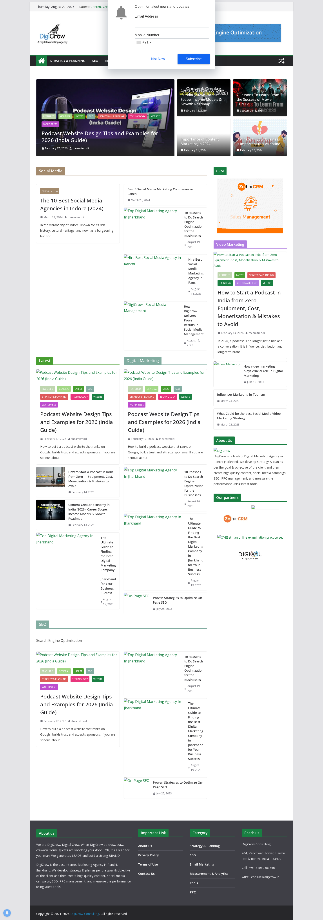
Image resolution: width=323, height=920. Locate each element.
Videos (267, 283)
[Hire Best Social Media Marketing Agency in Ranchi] (154, 276)
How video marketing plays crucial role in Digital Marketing (263, 371)
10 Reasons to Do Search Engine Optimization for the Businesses (193, 224)
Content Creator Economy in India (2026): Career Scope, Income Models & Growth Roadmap (202, 97)
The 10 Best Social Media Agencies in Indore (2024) (71, 204)
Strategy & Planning (67, 61)
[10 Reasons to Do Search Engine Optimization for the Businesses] (152, 230)
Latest (79, 116)
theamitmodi (81, 148)
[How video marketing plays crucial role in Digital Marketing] (227, 374)
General (65, 116)
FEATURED (48, 116)
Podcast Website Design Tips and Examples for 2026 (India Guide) (100, 137)
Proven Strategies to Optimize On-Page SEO (178, 600)
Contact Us (146, 873)
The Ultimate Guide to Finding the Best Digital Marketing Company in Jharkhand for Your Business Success (108, 565)
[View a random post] (281, 61)
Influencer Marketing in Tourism (241, 394)
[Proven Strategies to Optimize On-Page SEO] (136, 603)
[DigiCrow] (222, 451)
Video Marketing (247, 283)
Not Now (158, 59)
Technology (137, 116)
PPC (193, 892)
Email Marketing (202, 864)
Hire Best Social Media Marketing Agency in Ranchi (195, 271)
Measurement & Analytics (209, 873)
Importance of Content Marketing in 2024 (200, 141)
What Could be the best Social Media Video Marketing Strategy (249, 415)
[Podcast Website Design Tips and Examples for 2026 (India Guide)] (105, 82)
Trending (225, 283)
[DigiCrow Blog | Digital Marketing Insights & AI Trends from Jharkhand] (41, 61)
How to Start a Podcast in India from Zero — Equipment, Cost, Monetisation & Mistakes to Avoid (91, 479)
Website (155, 116)
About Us (145, 846)
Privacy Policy (148, 855)
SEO (95, 61)
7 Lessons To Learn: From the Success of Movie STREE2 (258, 99)
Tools (194, 883)
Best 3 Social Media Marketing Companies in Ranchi (160, 191)
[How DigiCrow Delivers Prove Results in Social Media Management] (152, 325)
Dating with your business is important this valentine (258, 141)
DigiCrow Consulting (84, 914)
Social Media (50, 191)
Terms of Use (148, 864)
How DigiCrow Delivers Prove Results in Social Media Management (193, 320)
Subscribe (194, 59)
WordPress (50, 124)
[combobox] (143, 42)
